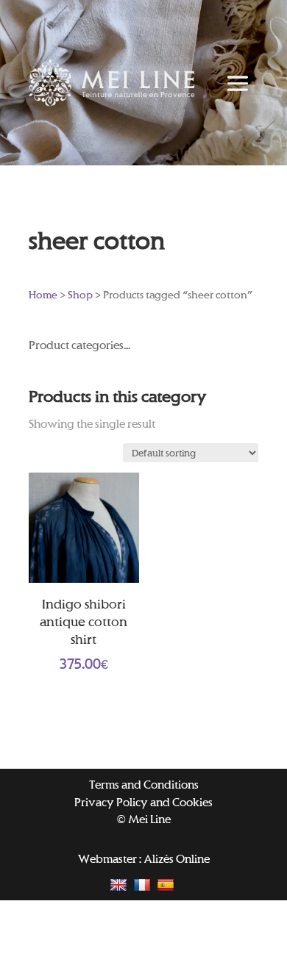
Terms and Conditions (144, 785)
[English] (120, 883)
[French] (144, 883)
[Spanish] (167, 883)
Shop (80, 294)
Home (43, 294)
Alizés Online (177, 859)
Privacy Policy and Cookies (143, 802)
